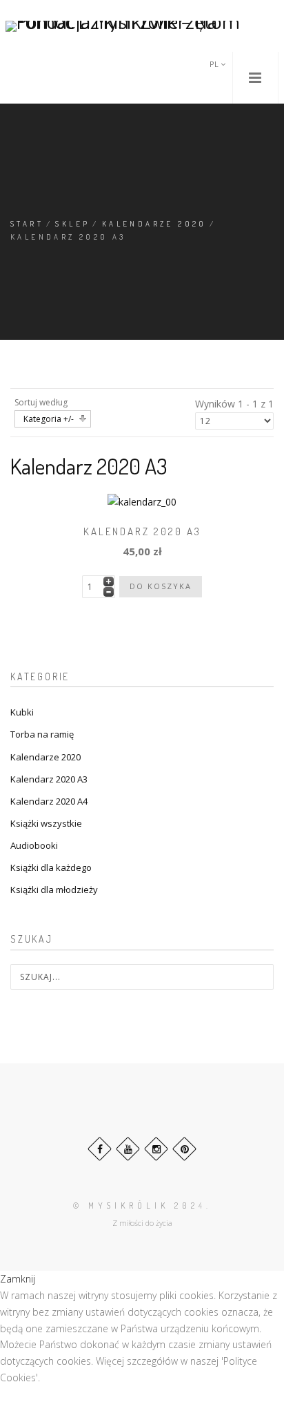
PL (215, 64)
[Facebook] (99, 1149)
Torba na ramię (42, 734)
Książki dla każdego (51, 867)
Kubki (22, 712)
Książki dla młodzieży (54, 889)
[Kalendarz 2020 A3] (142, 501)
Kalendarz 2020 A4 (49, 801)
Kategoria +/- (48, 419)
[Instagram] (156, 1149)
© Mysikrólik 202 (136, 1205)
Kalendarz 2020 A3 (142, 531)
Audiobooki (34, 845)
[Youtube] (127, 1149)
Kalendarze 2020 (154, 224)
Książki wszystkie (46, 823)
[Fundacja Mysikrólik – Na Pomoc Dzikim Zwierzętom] (142, 26)
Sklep (72, 224)
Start (26, 224)
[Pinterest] (184, 1149)
